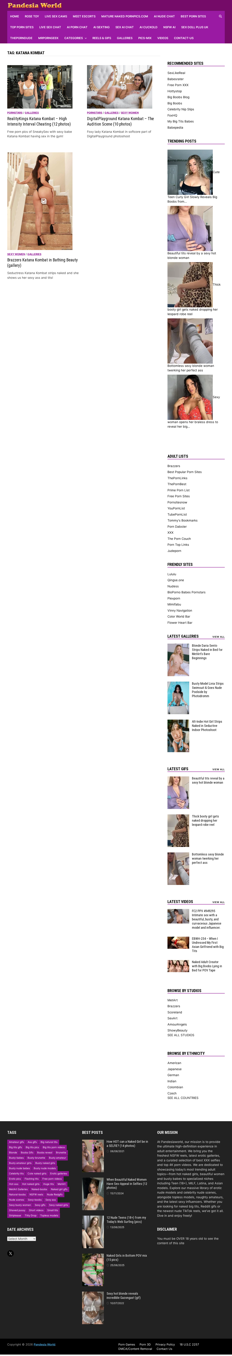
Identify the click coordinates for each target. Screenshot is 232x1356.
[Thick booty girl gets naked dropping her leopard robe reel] (178, 816)
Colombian (175, 1087)
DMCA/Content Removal (135, 1349)
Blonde (13, 1152)
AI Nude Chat (164, 16)
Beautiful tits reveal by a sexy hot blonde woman (208, 780)
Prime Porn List (178, 490)
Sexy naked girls (58, 1205)
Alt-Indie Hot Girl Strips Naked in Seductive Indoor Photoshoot (207, 726)
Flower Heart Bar (179, 622)
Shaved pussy (17, 1210)
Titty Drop (30, 1215)
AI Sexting (101, 27)
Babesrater (175, 79)
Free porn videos (52, 1178)
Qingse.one (175, 580)
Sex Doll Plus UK (194, 27)
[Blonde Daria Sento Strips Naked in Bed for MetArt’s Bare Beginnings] (178, 646)
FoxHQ (172, 115)
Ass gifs (32, 1142)
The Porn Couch (179, 539)
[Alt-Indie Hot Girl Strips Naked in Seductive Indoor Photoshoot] (178, 722)
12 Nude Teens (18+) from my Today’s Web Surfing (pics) (126, 1220)
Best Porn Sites (193, 16)
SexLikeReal (176, 73)
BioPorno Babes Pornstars (186, 592)
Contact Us (164, 1349)
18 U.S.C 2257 (189, 1344)
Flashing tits (32, 1178)
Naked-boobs (39, 1189)
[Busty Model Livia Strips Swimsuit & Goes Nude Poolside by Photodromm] (178, 684)
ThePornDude (21, 38)
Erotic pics (15, 1178)
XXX (170, 532)
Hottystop (174, 91)
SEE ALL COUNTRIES (182, 1098)
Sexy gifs (40, 1205)
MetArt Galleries (18, 1189)
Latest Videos (180, 901)
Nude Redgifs (55, 1194)
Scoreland (174, 1012)
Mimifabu (174, 604)
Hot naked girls (31, 1184)
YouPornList (176, 508)
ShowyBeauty (177, 1030)
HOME (14, 16)
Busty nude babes (19, 1168)
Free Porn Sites (178, 496)
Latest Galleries (183, 636)
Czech (172, 1093)
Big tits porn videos (54, 1147)
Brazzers (173, 466)
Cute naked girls (37, 1173)
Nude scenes (16, 1199)
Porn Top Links (178, 544)
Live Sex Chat (50, 27)
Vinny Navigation (179, 610)
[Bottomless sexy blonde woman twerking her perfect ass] (178, 854)
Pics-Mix (145, 38)
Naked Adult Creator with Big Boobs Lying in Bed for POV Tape (207, 966)
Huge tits (48, 1184)
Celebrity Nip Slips (180, 109)
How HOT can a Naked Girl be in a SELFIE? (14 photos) (127, 1144)
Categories (73, 38)
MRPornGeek (48, 38)
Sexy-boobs (35, 1199)
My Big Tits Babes (180, 121)
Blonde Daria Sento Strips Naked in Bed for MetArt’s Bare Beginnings (207, 652)
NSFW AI (169, 27)
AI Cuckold (149, 27)
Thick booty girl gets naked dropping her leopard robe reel (205, 820)
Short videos (36, 1210)
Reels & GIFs (101, 38)
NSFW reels (36, 1194)
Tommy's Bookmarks (182, 520)
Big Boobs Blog (178, 97)
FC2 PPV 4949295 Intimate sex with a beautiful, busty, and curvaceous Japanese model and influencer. (206, 919)
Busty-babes (16, 1157)
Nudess (173, 586)
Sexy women (130, 112)
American (174, 1063)
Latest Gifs (177, 769)
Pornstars (14, 112)
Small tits (52, 1210)
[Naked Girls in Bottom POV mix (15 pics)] (93, 1256)
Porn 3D (145, 1344)
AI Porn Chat (77, 27)
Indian (171, 1081)
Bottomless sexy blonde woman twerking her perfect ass (208, 858)
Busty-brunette (36, 1157)
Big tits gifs (15, 1147)
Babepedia (175, 127)
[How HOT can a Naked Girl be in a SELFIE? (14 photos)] (93, 1142)
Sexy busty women (20, 1205)
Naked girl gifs (59, 1189)
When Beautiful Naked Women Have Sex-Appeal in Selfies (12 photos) (127, 1184)
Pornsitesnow (177, 502)
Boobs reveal (44, 1152)
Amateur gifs (16, 1142)
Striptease (15, 1215)
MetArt (172, 1000)
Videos (162, 38)
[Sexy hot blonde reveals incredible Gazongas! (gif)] (93, 1294)
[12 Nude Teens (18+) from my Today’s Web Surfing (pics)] (93, 1218)
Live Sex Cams (56, 16)
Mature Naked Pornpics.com (124, 16)
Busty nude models (45, 1168)
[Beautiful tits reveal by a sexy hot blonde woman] (178, 778)
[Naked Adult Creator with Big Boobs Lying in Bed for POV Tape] (178, 962)
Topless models (49, 1215)
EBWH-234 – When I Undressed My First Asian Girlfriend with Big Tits (208, 945)
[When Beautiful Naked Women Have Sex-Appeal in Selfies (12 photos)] (93, 1180)
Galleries (124, 38)
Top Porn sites (22, 27)
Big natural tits (49, 1142)
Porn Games (126, 1344)
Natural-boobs (17, 1194)
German (173, 1075)
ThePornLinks (177, 478)
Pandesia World (44, 1344)
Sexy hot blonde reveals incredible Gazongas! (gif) (124, 1296)
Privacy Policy (165, 1344)
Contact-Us (184, 38)
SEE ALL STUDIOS (180, 1035)
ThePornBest (176, 484)
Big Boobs (174, 103)
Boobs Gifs (27, 1152)
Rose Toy (32, 16)
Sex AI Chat (124, 27)
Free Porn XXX (177, 85)
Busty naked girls (45, 1163)
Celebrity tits (16, 1173)
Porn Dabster (177, 526)
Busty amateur (57, 1157)
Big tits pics (32, 1147)
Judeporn (174, 551)
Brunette (61, 1152)
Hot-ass (13, 1184)
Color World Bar (178, 616)
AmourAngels (177, 1024)
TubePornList (177, 514)
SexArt (172, 1018)
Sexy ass (50, 1199)
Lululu (171, 574)
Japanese (174, 1069)
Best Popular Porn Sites (184, 472)
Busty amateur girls (20, 1163)
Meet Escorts (84, 16)
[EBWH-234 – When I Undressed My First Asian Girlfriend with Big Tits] (178, 939)
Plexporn (173, 598)
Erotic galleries (58, 1173)
